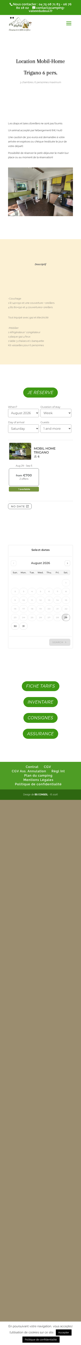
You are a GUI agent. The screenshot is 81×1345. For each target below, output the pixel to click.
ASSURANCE (40, 733)
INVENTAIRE (40, 702)
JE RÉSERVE (40, 392)
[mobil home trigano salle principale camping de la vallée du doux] (40, 216)
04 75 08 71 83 (49, 4)
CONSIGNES (40, 717)
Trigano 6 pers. (40, 72)
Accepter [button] (63, 1332)
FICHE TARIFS (40, 686)
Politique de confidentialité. (41, 1339)
